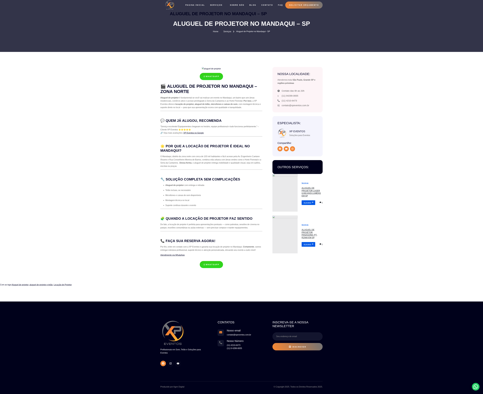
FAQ (280, 5)
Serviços (216, 5)
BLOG (252, 5)
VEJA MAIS (307, 203)
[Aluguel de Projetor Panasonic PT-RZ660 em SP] (284, 234)
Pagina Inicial (195, 5)
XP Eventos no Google (193, 133)
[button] (475, 386)
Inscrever (299, 347)
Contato (267, 5)
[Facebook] (280, 148)
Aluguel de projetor (20, 285)
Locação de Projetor (63, 285)
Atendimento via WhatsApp (172, 255)
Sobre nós (237, 5)
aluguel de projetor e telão (41, 285)
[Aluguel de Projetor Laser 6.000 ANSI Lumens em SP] (284, 193)
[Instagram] (292, 148)
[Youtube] (286, 148)
